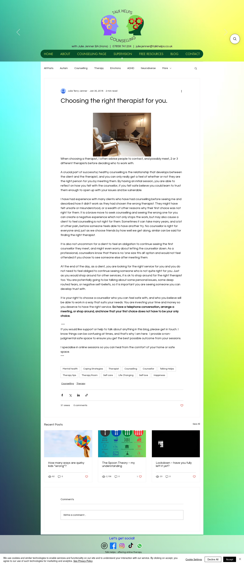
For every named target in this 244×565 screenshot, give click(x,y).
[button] (195, 68)
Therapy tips (69, 375)
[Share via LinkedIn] (78, 395)
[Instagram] (122, 546)
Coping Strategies (93, 369)
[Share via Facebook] (62, 395)
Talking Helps (167, 369)
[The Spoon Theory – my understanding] (122, 443)
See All (196, 424)
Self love (143, 375)
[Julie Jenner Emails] (104, 546)
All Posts (48, 68)
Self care (108, 375)
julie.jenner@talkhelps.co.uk (154, 46)
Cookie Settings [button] (194, 559)
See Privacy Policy (83, 561)
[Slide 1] (122, 58)
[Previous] (18, 32)
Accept (229, 559)
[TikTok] (130, 546)
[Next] (225, 32)
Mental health (70, 369)
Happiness (159, 375)
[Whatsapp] (139, 546)
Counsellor (148, 369)
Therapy (99, 68)
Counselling (80, 68)
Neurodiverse (148, 68)
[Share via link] (86, 395)
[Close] (240, 559)
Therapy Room (90, 375)
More (165, 68)
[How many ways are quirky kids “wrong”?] (68, 443)
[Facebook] (113, 546)
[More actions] (181, 91)
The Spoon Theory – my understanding (118, 464)
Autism (64, 68)
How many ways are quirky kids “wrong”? (66, 464)
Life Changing (126, 375)
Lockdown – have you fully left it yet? (174, 464)
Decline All (212, 559)
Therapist (114, 369)
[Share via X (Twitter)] (70, 395)
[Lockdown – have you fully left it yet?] (176, 443)
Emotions (115, 68)
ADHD (130, 68)
